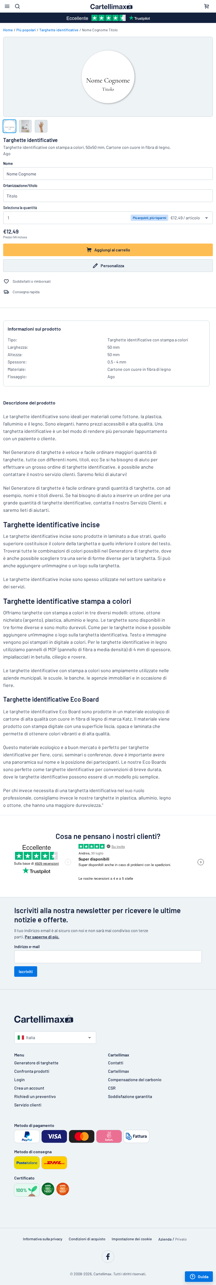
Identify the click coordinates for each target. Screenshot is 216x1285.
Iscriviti (26, 971)
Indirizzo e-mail (27, 946)
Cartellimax (118, 1071)
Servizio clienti (27, 1104)
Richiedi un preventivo (35, 1096)
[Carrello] (206, 6)
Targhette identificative (58, 30)
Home (8, 30)
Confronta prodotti (31, 1071)
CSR (112, 1087)
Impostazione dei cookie (132, 1239)
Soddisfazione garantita (130, 1096)
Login (19, 1079)
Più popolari (26, 30)
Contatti (115, 1062)
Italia (30, 1037)
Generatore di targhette (36, 1062)
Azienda (164, 1239)
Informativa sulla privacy (42, 1239)
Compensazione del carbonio (134, 1079)
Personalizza (112, 265)
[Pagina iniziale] (108, 1019)
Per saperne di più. (42, 936)
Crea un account (29, 1087)
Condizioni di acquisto (87, 1239)
